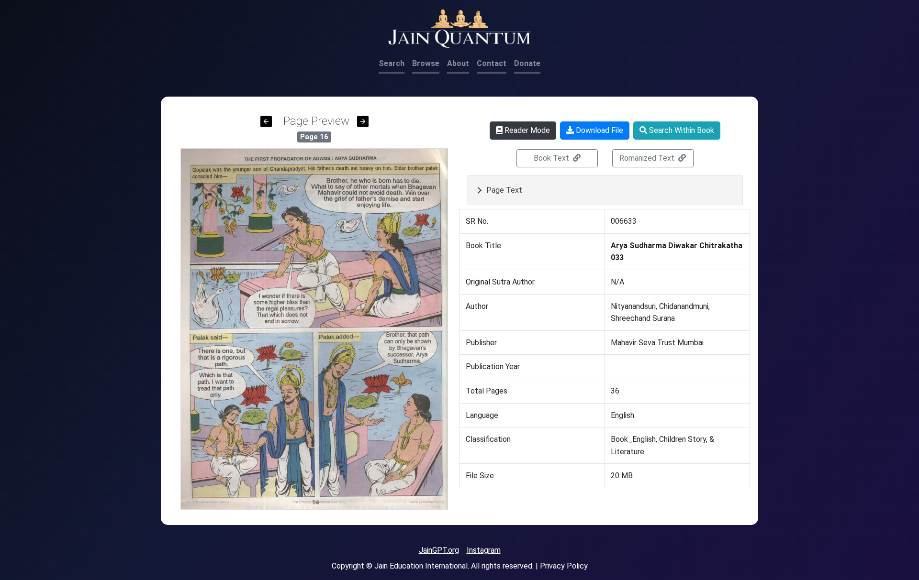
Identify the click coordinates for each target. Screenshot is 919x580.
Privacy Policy (564, 565)
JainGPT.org (439, 550)
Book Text (552, 158)
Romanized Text (647, 158)
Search (391, 63)
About (458, 63)
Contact (491, 63)
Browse (425, 63)
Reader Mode (526, 130)
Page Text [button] (504, 190)
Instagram (484, 550)
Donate (527, 63)
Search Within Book (680, 130)
